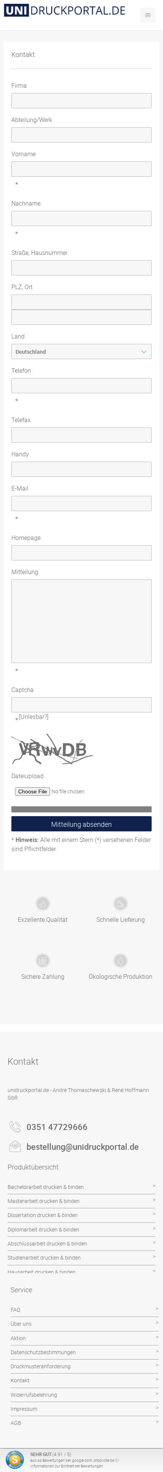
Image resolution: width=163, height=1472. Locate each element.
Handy (20, 454)
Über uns (21, 1323)
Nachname (26, 203)
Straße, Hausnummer (39, 252)
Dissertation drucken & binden (43, 1215)
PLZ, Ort (22, 287)
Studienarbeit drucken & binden (44, 1257)
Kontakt (20, 1380)
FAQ (15, 1309)
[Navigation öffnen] (147, 15)
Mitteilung (24, 572)
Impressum (24, 1408)
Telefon (21, 370)
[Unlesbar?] (34, 716)
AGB (16, 1422)
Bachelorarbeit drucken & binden (46, 1186)
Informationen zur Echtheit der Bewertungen (66, 1466)
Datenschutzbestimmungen (43, 1352)
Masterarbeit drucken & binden (44, 1201)
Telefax (21, 420)
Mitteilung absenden (81, 824)
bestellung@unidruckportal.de (83, 1146)
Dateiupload (27, 776)
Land (18, 336)
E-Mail (19, 488)
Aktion (18, 1338)
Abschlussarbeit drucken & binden (47, 1243)
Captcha (22, 689)
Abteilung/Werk (31, 120)
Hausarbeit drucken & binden (41, 1272)
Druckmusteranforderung (41, 1366)
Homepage (26, 537)
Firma (19, 85)
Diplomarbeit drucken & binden (43, 1229)
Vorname (23, 154)
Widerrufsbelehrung (34, 1394)
